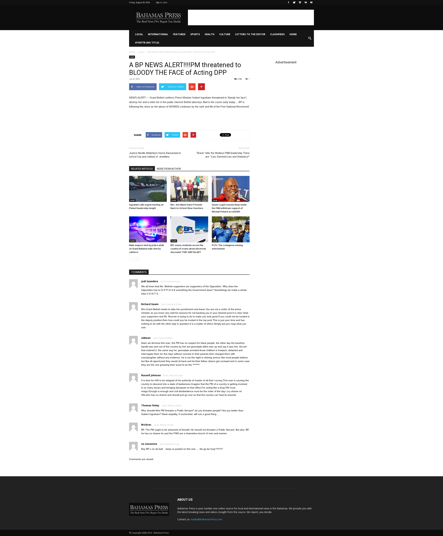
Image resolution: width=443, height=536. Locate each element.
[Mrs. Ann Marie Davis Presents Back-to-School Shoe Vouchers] (189, 189)
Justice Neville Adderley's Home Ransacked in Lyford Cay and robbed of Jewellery (155, 154)
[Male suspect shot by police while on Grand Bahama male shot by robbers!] (148, 229)
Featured (179, 34)
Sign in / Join (161, 2)
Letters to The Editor (250, 34)
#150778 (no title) (147, 42)
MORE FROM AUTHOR (169, 168)
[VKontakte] (305, 2)
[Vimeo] (299, 2)
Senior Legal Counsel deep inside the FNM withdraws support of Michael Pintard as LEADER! (229, 208)
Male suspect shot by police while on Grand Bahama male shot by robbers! (146, 248)
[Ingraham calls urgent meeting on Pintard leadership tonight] (148, 189)
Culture (224, 34)
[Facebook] (288, 2)
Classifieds (277, 34)
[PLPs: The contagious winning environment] (231, 229)
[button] (310, 38)
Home (293, 34)
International (158, 34)
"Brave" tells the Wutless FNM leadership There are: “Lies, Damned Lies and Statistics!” (223, 154)
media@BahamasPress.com (206, 519)
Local (139, 34)
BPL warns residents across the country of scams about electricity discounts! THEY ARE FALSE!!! (188, 248)
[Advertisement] (251, 17)
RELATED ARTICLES (142, 168)
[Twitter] (294, 2)
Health (209, 34)
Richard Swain (150, 304)
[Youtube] (311, 2)
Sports (195, 34)
